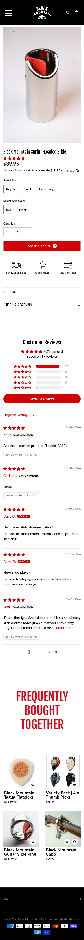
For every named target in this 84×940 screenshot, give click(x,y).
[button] (14, 158)
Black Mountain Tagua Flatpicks (19, 795)
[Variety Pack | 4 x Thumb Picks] (63, 771)
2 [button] (36, 651)
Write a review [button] (42, 398)
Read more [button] (64, 627)
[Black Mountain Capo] (63, 829)
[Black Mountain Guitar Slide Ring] (21, 829)
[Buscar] (68, 12)
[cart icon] (76, 12)
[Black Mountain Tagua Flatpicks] (21, 771)
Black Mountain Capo (61, 852)
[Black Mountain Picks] (42, 12)
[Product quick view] (74, 842)
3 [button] (43, 651)
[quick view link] (33, 785)
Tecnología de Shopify (63, 919)
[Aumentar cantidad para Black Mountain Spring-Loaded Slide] (28, 231)
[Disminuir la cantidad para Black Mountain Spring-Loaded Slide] (7, 231)
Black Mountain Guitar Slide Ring (20, 852)
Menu (7, 899)
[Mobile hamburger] (8, 12)
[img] (14, 428)
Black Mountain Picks (32, 919)
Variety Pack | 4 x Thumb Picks (62, 795)
